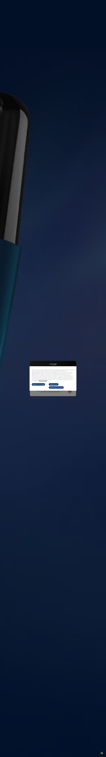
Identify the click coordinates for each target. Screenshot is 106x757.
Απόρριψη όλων (53, 384)
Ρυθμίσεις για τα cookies (38, 384)
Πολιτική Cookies (43, 380)
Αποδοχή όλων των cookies (56, 387)
